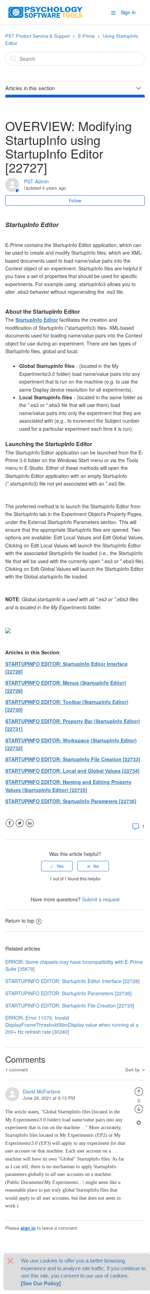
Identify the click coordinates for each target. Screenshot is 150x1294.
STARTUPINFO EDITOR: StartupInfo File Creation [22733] (72, 759)
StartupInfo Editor (36, 319)
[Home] (46, 11)
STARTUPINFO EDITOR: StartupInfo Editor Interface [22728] (72, 980)
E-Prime (86, 35)
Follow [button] (75, 200)
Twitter (19, 823)
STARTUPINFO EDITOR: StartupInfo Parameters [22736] (70, 801)
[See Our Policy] (41, 1283)
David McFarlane (41, 1091)
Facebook (9, 823)
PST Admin (36, 181)
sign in (28, 1227)
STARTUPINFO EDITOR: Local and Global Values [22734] (72, 770)
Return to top (19, 920)
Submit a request (101, 899)
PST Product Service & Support (37, 35)
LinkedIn (29, 823)
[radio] (57, 866)
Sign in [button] (128, 12)
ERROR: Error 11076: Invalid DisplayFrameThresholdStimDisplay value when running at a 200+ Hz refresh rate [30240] (71, 1024)
